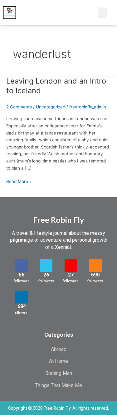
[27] (71, 265)
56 (21, 275)
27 (71, 275)
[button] (86, 12)
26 (46, 275)
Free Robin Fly (58, 219)
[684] (21, 297)
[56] (21, 265)
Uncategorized (50, 106)
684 (21, 306)
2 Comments (19, 106)
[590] (95, 265)
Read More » (19, 181)
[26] (46, 265)
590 (95, 275)
